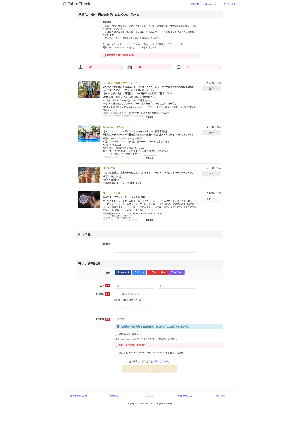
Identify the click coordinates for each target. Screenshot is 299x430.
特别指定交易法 (185, 395)
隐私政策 (149, 395)
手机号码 (102, 293)
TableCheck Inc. (145, 403)
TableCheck (177, 272)
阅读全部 (149, 117)
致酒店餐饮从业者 (78, 395)
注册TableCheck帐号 (129, 334)
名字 (104, 285)
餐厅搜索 (220, 395)
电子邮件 (102, 319)
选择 (211, 88)
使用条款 (114, 395)
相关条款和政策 (160, 361)
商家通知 (107, 21)
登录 (108, 272)
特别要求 (106, 243)
